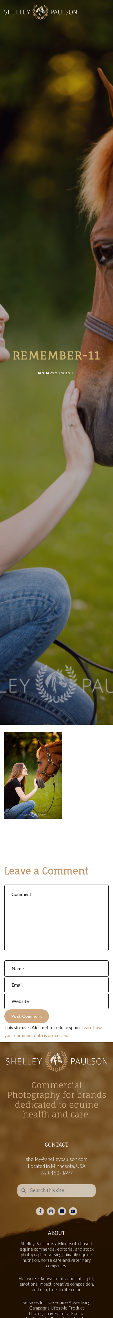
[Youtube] (73, 1211)
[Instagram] (51, 1211)
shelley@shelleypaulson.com (56, 1159)
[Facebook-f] (40, 1211)
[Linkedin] (62, 1211)
